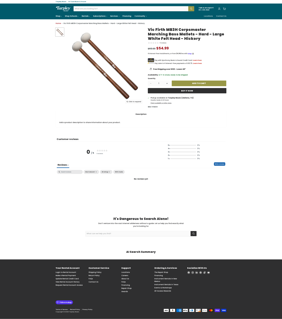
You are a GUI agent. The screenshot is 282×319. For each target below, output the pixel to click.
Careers (124, 275)
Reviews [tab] (63, 164)
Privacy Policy (87, 309)
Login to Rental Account (66, 272)
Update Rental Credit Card (67, 279)
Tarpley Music (61, 2)
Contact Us (221, 16)
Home (58, 23)
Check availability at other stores (161, 103)
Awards (124, 291)
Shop (58, 16)
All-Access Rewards (162, 291)
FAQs (91, 279)
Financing (126, 16)
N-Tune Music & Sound (77, 2)
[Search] (191, 8)
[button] (184, 145)
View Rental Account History (68, 282)
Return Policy (94, 275)
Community (140, 16)
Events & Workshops (163, 288)
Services (114, 16)
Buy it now (187, 90)
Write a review (219, 164)
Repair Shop (126, 288)
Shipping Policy (95, 272)
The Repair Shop (161, 272)
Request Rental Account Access (69, 285)
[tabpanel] (141, 186)
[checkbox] (119, 172)
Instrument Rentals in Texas (166, 284)
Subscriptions (99, 16)
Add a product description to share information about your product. (89, 122)
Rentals (85, 16)
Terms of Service (62, 309)
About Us (125, 279)
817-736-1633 (204, 10)
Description (141, 114)
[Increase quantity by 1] (167, 83)
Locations (208, 16)
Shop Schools (71, 16)
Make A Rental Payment (66, 275)
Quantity (151, 78)
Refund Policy (75, 309)
